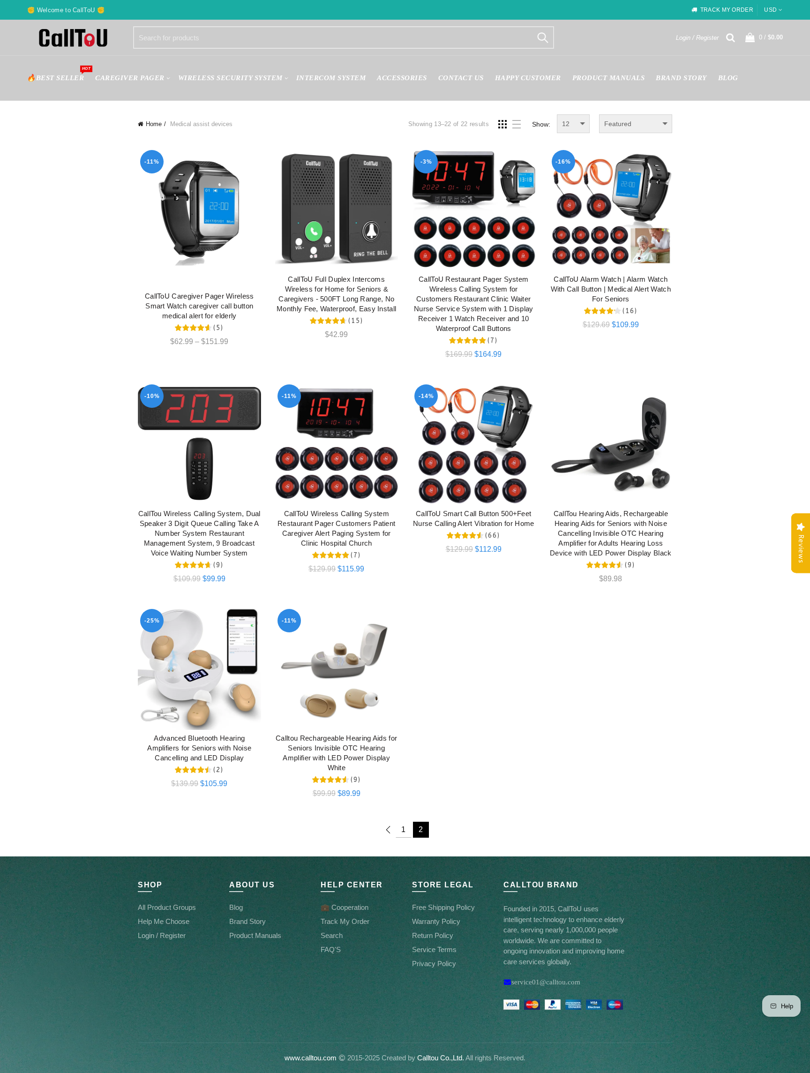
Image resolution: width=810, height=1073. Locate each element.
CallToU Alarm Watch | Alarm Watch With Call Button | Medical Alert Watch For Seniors (611, 289)
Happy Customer (528, 78)
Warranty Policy (436, 921)
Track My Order (345, 921)
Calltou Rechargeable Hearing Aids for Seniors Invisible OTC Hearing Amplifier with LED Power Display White (336, 753)
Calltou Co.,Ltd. (440, 1058)
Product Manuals (255, 935)
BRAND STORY (681, 78)
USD (770, 10)
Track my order (726, 10)
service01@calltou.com (545, 981)
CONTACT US (461, 78)
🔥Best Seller (58, 74)
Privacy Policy (434, 964)
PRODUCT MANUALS (608, 78)
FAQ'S (331, 949)
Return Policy (432, 935)
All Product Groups (167, 907)
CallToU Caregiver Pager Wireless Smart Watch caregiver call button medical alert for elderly (199, 306)
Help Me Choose (163, 921)
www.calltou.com (311, 1058)
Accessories (402, 78)
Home (154, 124)
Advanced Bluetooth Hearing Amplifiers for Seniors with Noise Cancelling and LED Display (199, 748)
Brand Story (247, 921)
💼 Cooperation (344, 907)
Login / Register (697, 37)
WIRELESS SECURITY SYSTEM (230, 78)
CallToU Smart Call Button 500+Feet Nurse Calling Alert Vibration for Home (473, 518)
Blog (728, 78)
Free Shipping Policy (443, 907)
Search (542, 37)
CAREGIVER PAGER (130, 78)
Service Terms (434, 949)
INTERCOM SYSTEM (331, 78)
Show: (541, 124)
